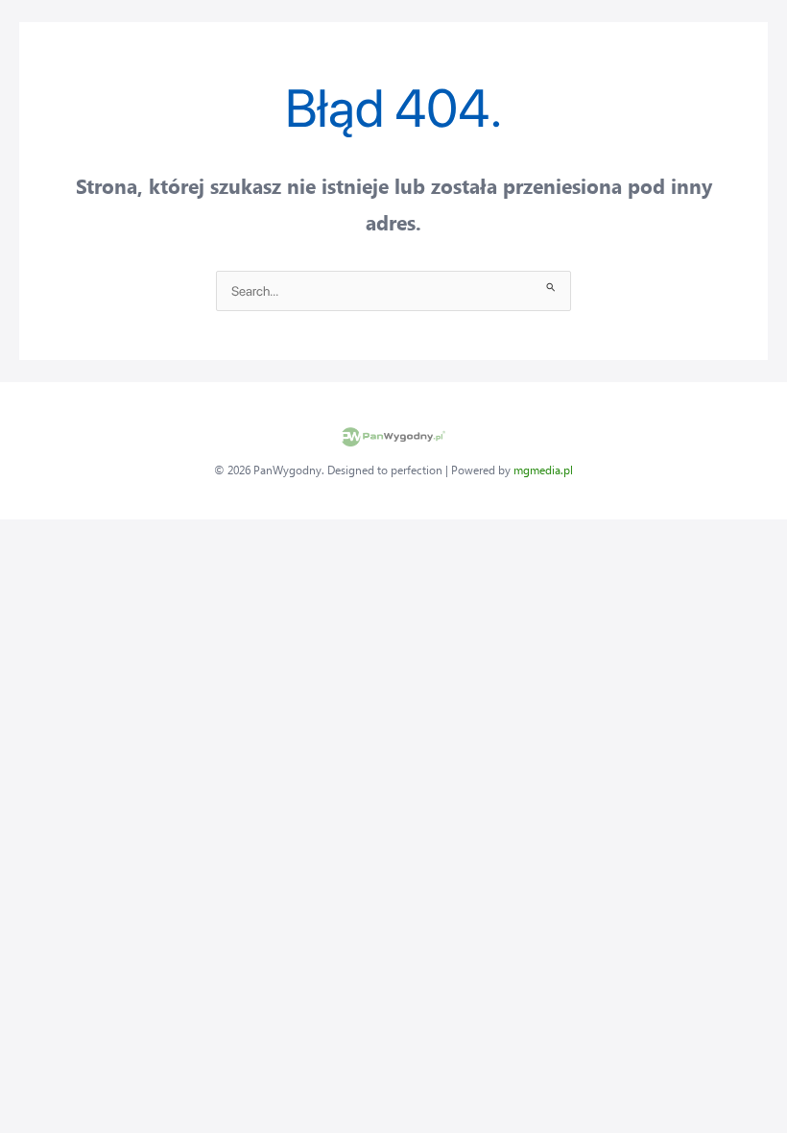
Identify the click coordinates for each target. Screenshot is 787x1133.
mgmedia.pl (543, 469)
